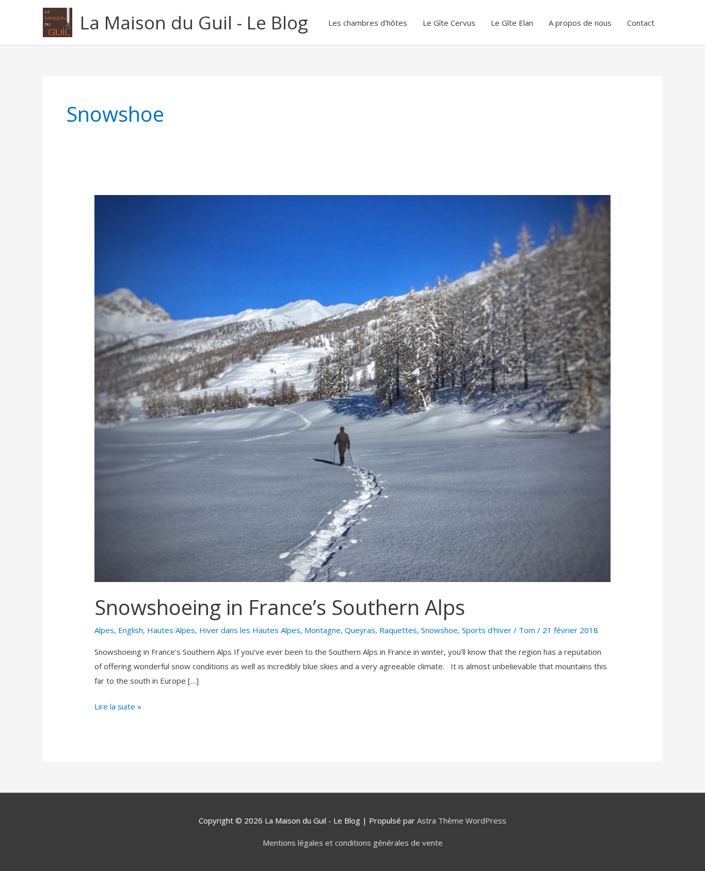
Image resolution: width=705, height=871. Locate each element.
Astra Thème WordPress (461, 820)
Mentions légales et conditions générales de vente (353, 842)
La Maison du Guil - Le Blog (194, 22)
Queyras (360, 630)
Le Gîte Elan (512, 23)
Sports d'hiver (486, 630)
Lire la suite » (117, 706)
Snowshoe (439, 630)
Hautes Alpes (171, 630)
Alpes (104, 630)
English (130, 630)
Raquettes (398, 630)
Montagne (323, 630)
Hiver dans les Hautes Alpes (249, 630)
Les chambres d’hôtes (367, 23)
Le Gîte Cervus (449, 23)
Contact (640, 23)
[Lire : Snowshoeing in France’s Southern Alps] (352, 387)
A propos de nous (580, 23)
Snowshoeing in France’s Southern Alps (279, 607)
